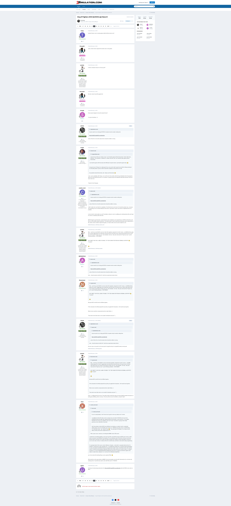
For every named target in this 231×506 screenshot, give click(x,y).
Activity (83, 6)
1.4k (83, 78)
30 (89, 26)
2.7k (83, 57)
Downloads (94, 9)
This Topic (149, 6)
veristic (82, 65)
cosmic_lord (82, 188)
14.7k (83, 161)
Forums (84, 9)
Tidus (82, 30)
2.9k (83, 139)
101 (82, 198)
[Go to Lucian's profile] (148, 28)
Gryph (82, 147)
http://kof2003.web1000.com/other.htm (97, 135)
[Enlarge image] (127, 162)
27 (82, 26)
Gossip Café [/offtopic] (93, 21)
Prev (80, 26)
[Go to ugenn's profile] (82, 470)
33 (96, 26)
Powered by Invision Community (115, 504)
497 (83, 41)
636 (83, 476)
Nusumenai (82, 280)
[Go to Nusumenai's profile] (82, 284)
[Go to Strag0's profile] (82, 114)
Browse (78, 6)
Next (108, 26)
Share (122, 21)
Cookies (118, 502)
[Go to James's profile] (78, 21)
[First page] (78, 26)
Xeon (82, 401)
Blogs (89, 9)
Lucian (150, 27)
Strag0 (82, 110)
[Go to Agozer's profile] (138, 28)
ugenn (82, 465)
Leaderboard (111, 9)
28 (85, 26)
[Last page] (111, 26)
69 (82, 266)
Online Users (104, 9)
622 (83, 412)
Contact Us (113, 502)
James (83, 20)
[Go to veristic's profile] (82, 69)
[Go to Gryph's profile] (82, 152)
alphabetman (82, 256)
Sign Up (152, 2)
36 (103, 26)
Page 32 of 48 (116, 26)
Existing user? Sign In (143, 2)
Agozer (141, 27)
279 (83, 290)
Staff (99, 9)
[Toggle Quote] (89, 129)
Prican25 (82, 46)
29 (87, 26)
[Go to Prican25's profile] (82, 50)
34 (98, 26)
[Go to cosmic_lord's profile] (82, 192)
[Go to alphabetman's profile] (82, 260)
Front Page (78, 9)
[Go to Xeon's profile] (82, 406)
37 (105, 26)
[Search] (153, 6)
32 (94, 26)
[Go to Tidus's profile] (82, 35)
